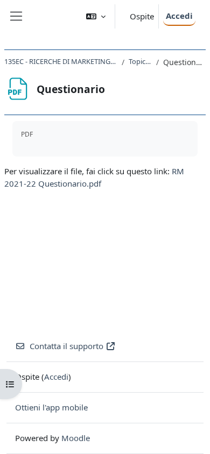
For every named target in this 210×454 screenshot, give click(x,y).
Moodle (75, 437)
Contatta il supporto (66, 345)
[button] (96, 16)
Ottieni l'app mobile (51, 407)
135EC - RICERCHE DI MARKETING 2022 (60, 61)
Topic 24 (140, 61)
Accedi (179, 15)
